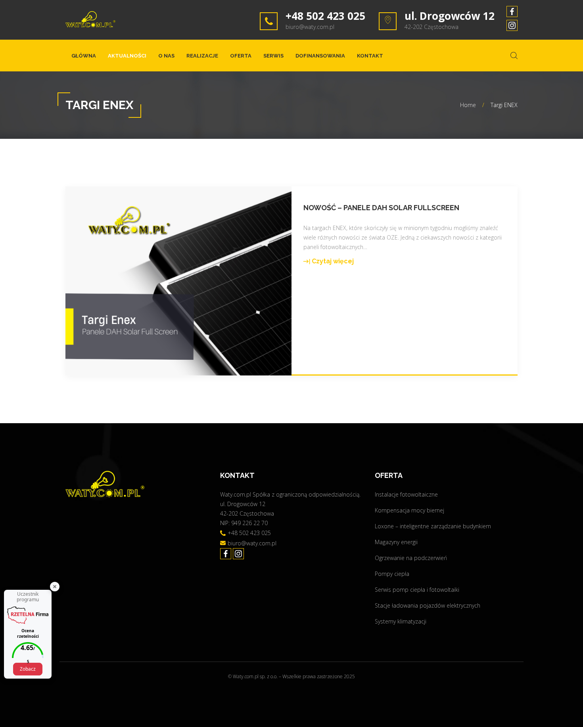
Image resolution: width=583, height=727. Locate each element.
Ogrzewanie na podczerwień (411, 558)
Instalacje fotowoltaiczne (406, 494)
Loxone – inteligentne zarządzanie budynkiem (433, 526)
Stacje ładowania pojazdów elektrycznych (427, 605)
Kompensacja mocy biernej (409, 510)
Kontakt (370, 56)
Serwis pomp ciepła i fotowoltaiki (417, 589)
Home (468, 105)
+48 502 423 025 (325, 16)
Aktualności (127, 56)
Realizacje (202, 56)
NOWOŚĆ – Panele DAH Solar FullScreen (381, 207)
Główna (83, 56)
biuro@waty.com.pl (310, 27)
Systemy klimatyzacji (400, 621)
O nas (166, 56)
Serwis (273, 56)
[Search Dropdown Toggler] (514, 55)
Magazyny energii (396, 542)
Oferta (240, 56)
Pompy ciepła (392, 573)
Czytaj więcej (328, 261)
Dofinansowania (320, 56)
